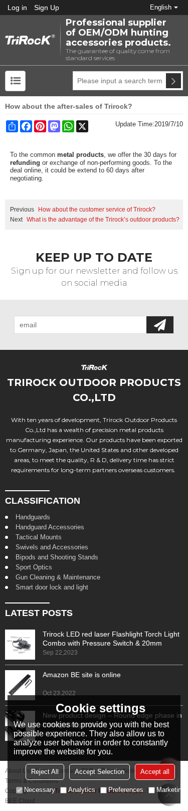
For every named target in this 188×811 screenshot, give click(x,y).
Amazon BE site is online (82, 675)
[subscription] (159, 324)
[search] (173, 80)
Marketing (170, 789)
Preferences (125, 789)
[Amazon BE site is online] (20, 685)
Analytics (81, 789)
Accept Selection (99, 771)
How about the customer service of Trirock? (96, 209)
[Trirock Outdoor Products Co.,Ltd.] (30, 40)
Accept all (154, 771)
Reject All (45, 771)
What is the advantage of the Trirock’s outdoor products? (103, 219)
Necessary (39, 789)
